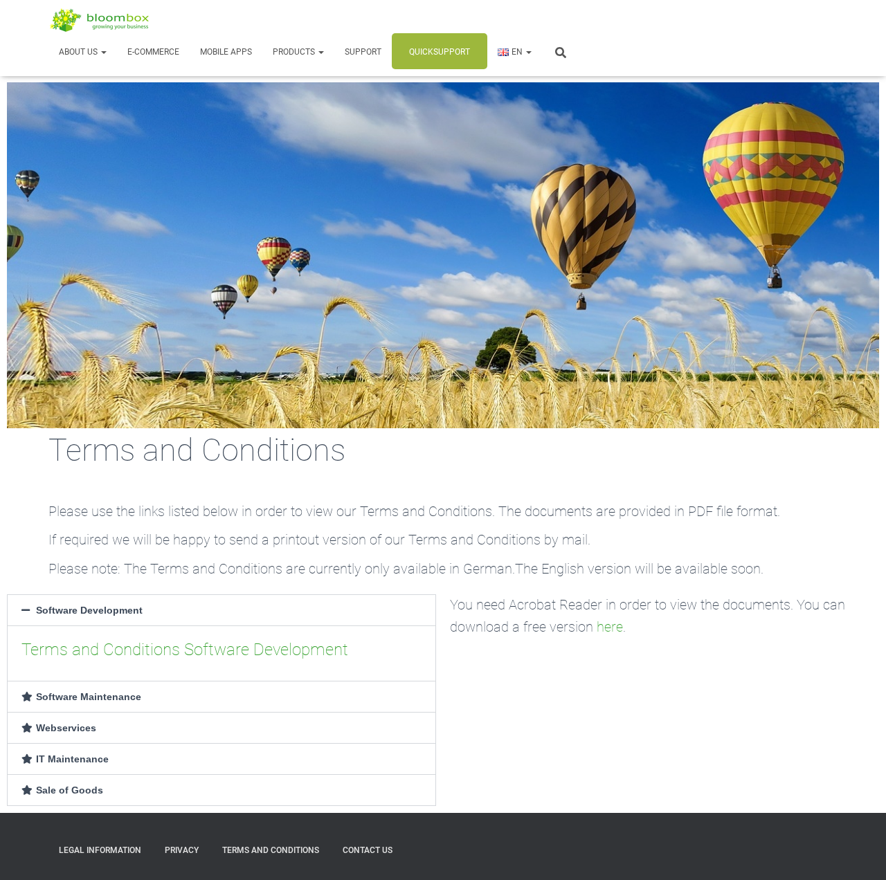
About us (79, 52)
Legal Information (100, 850)
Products (295, 52)
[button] (103, 52)
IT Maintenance (72, 758)
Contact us (367, 850)
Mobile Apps (226, 52)
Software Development (89, 610)
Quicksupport (439, 52)
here (610, 627)
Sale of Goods (69, 790)
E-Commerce (153, 52)
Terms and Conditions (270, 850)
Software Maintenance (88, 696)
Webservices (66, 727)
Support (363, 52)
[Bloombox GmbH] (100, 20)
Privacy (182, 850)
